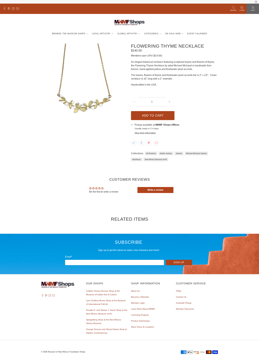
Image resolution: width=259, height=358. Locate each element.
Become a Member (140, 297)
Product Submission (140, 321)
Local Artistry (101, 33)
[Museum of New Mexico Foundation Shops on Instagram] (14, 9)
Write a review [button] (155, 190)
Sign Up (178, 262)
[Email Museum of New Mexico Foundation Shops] (18, 9)
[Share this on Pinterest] (149, 143)
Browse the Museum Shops (68, 33)
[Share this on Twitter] (134, 143)
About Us (135, 291)
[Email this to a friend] (156, 143)
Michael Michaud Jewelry (196, 153)
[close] (256, 1)
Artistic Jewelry (166, 153)
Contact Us (181, 297)
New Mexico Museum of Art (156, 159)
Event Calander (197, 33)
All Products (151, 153)
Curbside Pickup (183, 303)
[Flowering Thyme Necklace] (84, 87)
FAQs (178, 291)
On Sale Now (173, 33)
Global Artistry (127, 33)
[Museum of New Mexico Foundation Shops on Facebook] (5, 9)
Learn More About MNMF (143, 309)
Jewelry (179, 153)
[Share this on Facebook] (141, 143)
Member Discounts (185, 309)
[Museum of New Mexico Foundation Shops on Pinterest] (9, 9)
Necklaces (136, 159)
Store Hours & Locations (142, 327)
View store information (145, 133)
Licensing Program (140, 315)
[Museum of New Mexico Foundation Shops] (129, 23)
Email (68, 256)
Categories (151, 33)
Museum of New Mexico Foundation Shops (66, 352)
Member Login (138, 303)
